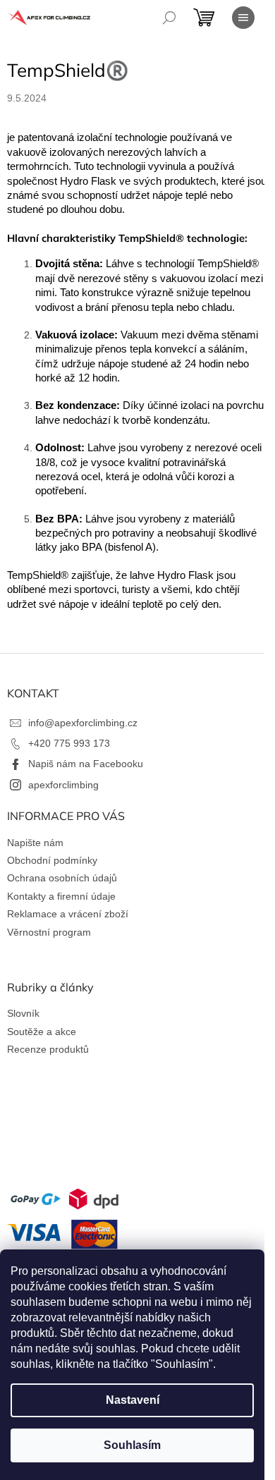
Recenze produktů (48, 1049)
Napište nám (35, 842)
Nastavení (132, 1400)
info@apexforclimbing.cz (83, 722)
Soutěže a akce (41, 1031)
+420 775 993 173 (69, 743)
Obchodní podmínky (52, 860)
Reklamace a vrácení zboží (67, 913)
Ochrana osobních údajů (62, 877)
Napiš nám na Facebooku (85, 763)
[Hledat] (169, 18)
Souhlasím (132, 1445)
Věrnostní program (49, 932)
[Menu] (243, 18)
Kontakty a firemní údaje (61, 896)
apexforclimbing (63, 784)
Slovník (23, 1013)
